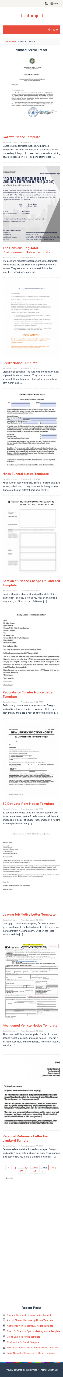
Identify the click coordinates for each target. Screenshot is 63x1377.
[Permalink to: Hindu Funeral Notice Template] (31, 431)
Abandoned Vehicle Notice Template (30, 1025)
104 (54, 1167)
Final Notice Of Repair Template (23, 1342)
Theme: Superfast (48, 1369)
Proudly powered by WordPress (21, 1369)
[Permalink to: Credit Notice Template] (31, 320)
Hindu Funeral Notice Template (26, 474)
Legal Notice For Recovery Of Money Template (31, 1353)
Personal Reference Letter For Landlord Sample (25, 1138)
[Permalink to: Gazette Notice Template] (31, 94)
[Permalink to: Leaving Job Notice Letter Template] (31, 872)
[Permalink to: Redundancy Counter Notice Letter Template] (31, 650)
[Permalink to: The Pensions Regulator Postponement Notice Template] (31, 205)
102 (36, 1167)
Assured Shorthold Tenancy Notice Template (29, 1315)
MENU (54, 29)
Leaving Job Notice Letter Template (29, 914)
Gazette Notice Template (21, 137)
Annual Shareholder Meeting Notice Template (30, 1320)
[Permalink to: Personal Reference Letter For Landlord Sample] (31, 1094)
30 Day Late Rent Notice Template (28, 804)
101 (27, 1167)
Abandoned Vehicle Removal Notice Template (30, 1325)
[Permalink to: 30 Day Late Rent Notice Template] (31, 761)
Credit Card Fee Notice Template (23, 1336)
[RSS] (46, 3)
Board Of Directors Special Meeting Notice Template (33, 1331)
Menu (56, 3)
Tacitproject (31, 16)
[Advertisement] (29, 1246)
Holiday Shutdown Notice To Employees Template (32, 1347)
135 (34, 1171)
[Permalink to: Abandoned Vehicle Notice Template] (31, 983)
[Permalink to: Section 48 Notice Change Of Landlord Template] (31, 538)
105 (21, 1171)
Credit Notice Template (20, 363)
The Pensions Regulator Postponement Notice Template (26, 250)
